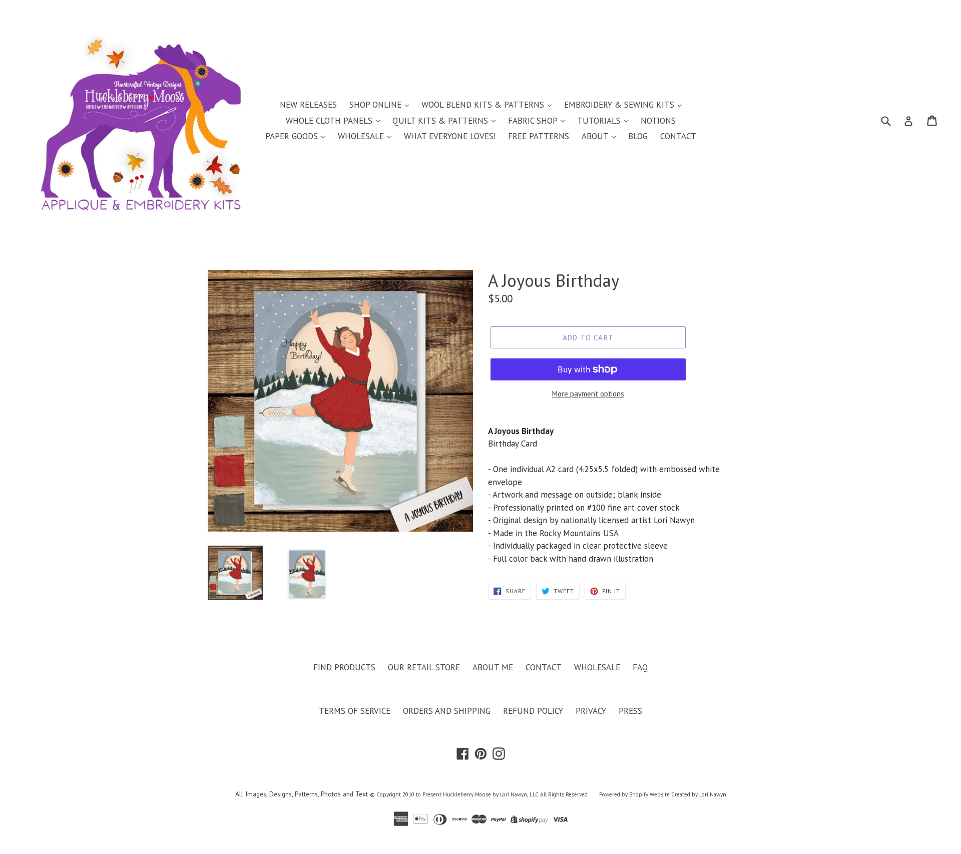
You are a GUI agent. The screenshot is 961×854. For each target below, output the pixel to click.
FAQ (640, 667)
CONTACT (678, 136)
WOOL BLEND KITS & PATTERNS (484, 104)
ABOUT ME (492, 667)
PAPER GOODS (292, 136)
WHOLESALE (362, 136)
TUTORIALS (600, 120)
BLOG (638, 136)
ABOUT (596, 136)
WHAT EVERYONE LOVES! (450, 136)
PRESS (630, 710)
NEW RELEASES (308, 104)
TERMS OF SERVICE (354, 710)
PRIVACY (591, 710)
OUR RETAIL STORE (424, 667)
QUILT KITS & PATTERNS (441, 120)
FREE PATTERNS (538, 136)
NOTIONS (658, 120)
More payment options (588, 393)
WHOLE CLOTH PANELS (330, 120)
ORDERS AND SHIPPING (447, 710)
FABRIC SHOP (534, 120)
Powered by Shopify (623, 794)
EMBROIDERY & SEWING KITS (620, 104)
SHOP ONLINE (376, 104)
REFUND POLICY (533, 710)
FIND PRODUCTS (344, 667)
